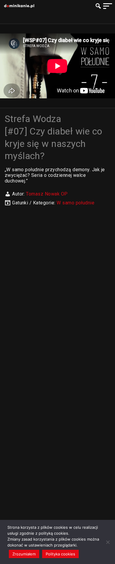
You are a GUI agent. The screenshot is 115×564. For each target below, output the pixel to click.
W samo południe (75, 203)
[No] (108, 542)
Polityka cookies (60, 554)
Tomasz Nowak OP (47, 194)
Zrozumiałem (24, 554)
